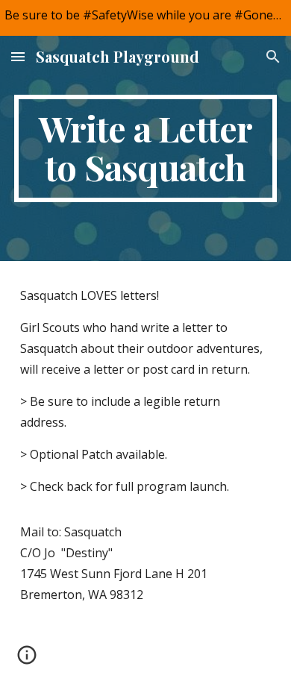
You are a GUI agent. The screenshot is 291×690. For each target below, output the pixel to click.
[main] (145, 148)
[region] (145, 18)
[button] (18, 56)
